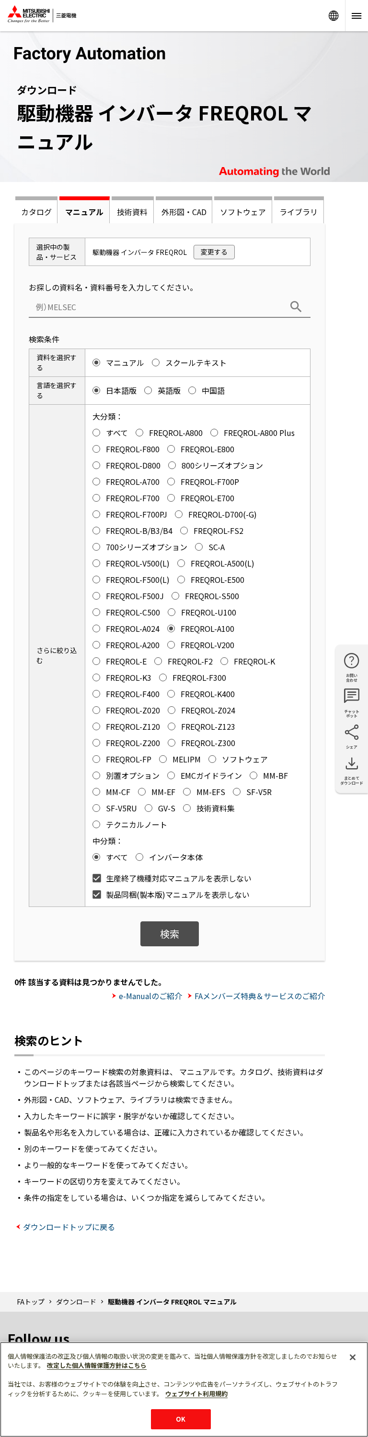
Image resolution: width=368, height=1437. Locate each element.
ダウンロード (76, 1301)
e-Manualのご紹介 (150, 996)
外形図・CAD (184, 211)
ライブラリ (298, 211)
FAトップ (31, 1301)
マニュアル (84, 211)
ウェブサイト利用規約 (196, 1393)
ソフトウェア (243, 211)
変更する (214, 251)
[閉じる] (352, 1357)
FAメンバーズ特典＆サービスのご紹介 (260, 996)
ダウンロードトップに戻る (69, 1226)
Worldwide (333, 15)
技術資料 (132, 211)
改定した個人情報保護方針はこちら (97, 1365)
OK (180, 1419)
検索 (169, 934)
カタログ (36, 211)
